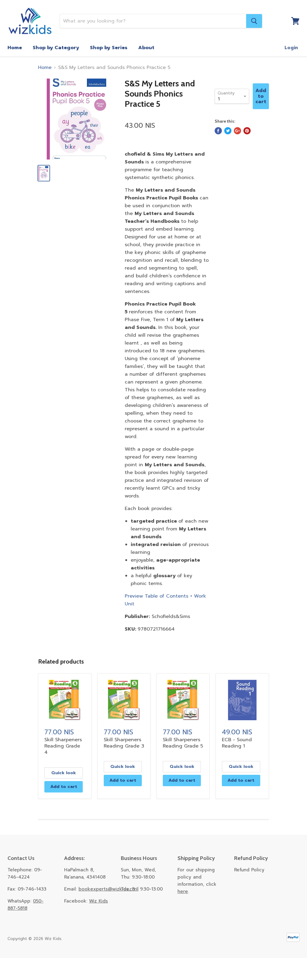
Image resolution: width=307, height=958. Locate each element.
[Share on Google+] (237, 130)
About (146, 47)
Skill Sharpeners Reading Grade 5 (183, 743)
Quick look (63, 773)
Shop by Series (108, 47)
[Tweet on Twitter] (227, 130)
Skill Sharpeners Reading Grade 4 (63, 746)
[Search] (254, 21)
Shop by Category (56, 47)
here (182, 891)
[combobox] (153, 21)
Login (291, 47)
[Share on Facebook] (218, 130)
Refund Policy (249, 870)
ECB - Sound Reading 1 (237, 743)
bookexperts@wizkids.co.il (109, 889)
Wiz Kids (98, 901)
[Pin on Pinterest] (247, 130)
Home (14, 47)
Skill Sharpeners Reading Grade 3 (124, 743)
